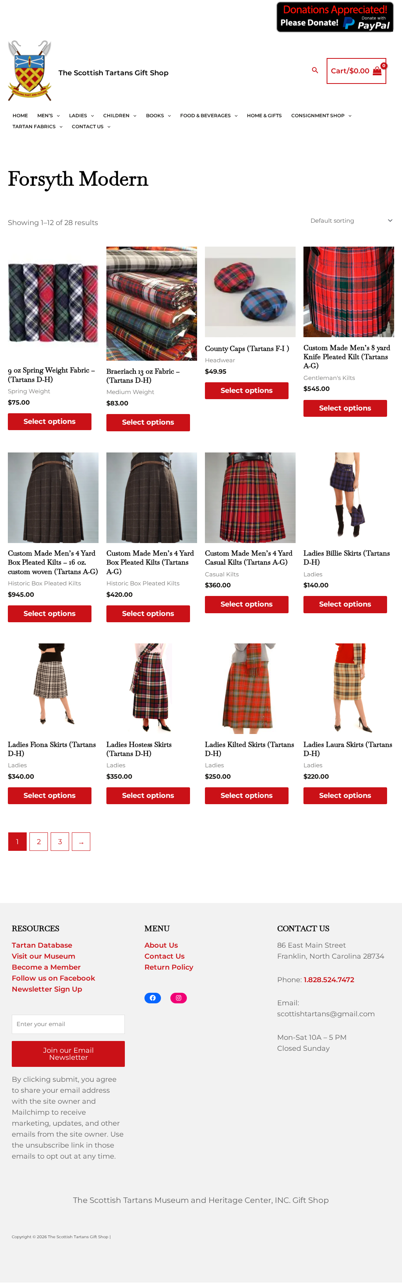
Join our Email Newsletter (68, 1054)
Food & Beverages (205, 115)
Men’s (45, 115)
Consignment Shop (318, 115)
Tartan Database (42, 945)
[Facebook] (152, 998)
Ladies (78, 115)
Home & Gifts (264, 115)
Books (155, 115)
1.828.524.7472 (329, 980)
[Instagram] (178, 998)
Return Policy (168, 967)
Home (20, 115)
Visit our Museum (43, 956)
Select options (50, 421)
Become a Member (46, 967)
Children (116, 115)
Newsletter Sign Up (47, 989)
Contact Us (88, 126)
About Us (161, 945)
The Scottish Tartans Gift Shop (113, 73)
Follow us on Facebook (53, 978)
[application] (56, 115)
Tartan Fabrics (34, 126)
